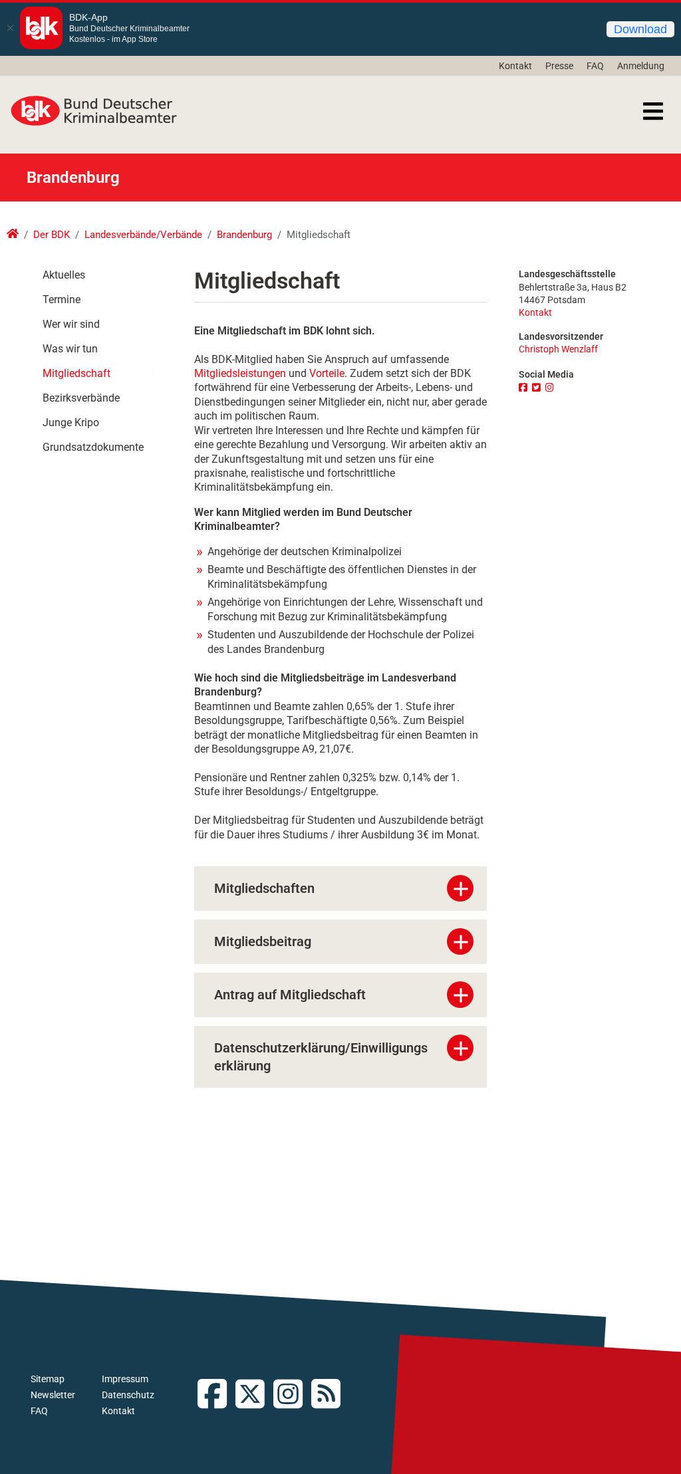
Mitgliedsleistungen (240, 373)
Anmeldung (640, 66)
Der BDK (51, 235)
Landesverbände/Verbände (143, 235)
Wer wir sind (71, 324)
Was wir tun (70, 348)
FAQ (595, 66)
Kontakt (515, 66)
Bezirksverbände (81, 398)
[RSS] (330, 1395)
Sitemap (48, 1379)
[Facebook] (524, 388)
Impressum (125, 1379)
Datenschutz (128, 1395)
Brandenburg (244, 235)
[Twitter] (537, 388)
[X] (254, 1395)
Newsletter (53, 1395)
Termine (61, 299)
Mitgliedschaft (76, 373)
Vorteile (326, 373)
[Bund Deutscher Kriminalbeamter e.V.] (94, 111)
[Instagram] (551, 388)
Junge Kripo (71, 422)
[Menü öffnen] (653, 111)
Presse (559, 66)
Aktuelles (64, 275)
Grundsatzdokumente (93, 447)
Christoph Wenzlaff (558, 349)
